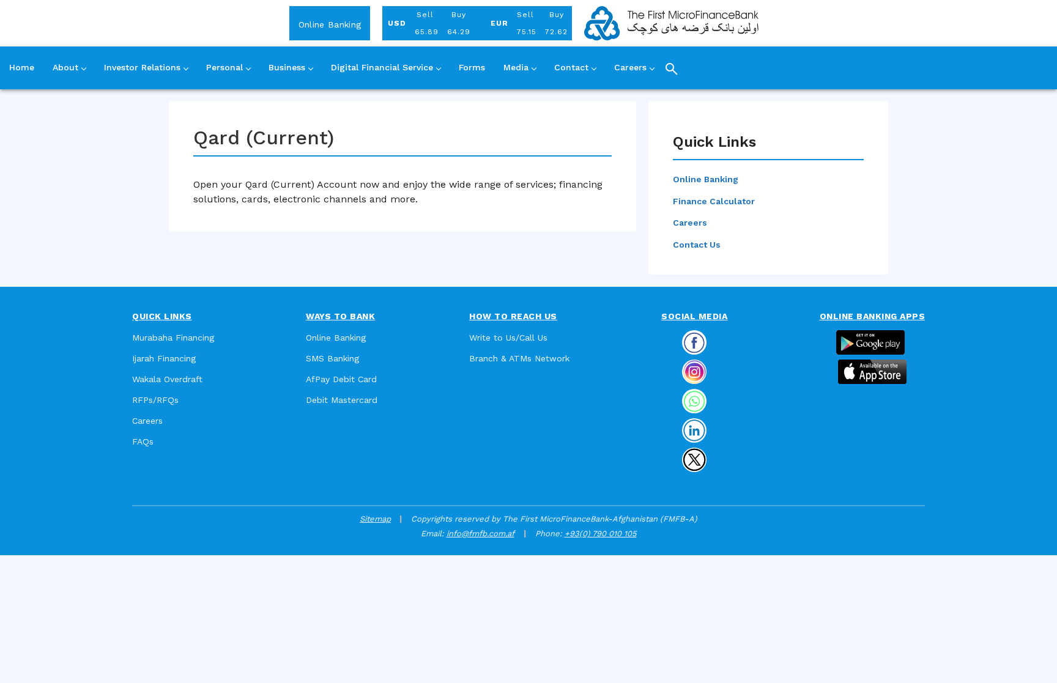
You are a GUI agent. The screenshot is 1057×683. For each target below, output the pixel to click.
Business (287, 67)
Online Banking (330, 24)
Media (515, 67)
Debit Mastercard (341, 400)
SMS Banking (332, 358)
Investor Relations (142, 67)
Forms (472, 67)
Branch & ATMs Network (519, 358)
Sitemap (375, 518)
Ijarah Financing (164, 358)
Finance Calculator (714, 201)
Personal (224, 67)
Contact (571, 67)
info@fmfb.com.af (480, 533)
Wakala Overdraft (167, 379)
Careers (630, 67)
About (65, 67)
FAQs (143, 441)
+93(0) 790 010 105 (601, 533)
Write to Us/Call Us (508, 337)
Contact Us (697, 244)
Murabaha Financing (173, 337)
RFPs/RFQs (155, 400)
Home (21, 67)
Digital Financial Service (382, 67)
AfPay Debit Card (341, 379)
